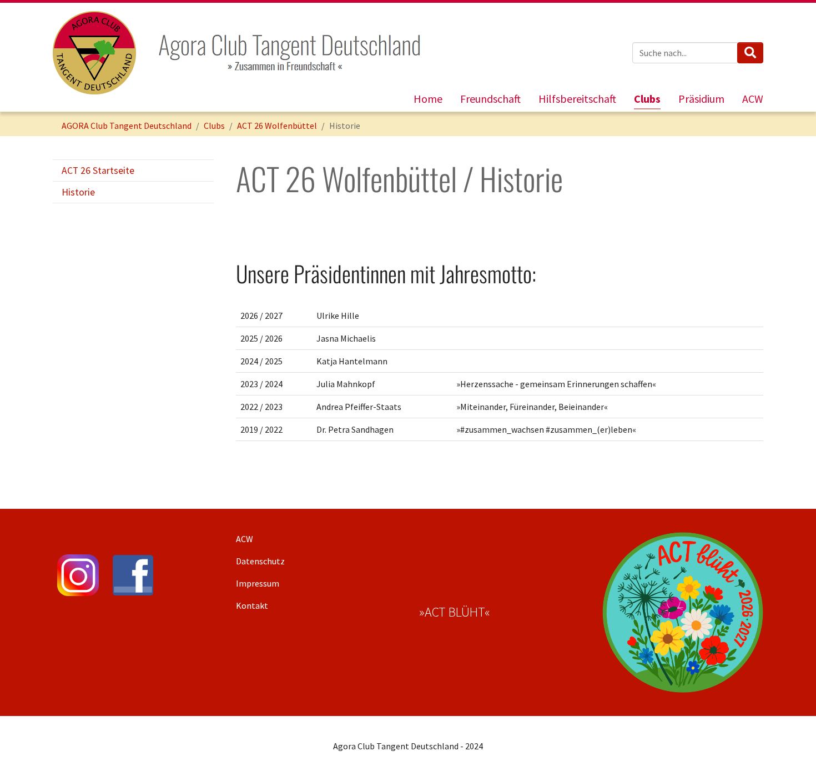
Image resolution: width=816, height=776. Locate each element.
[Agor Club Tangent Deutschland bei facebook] (133, 575)
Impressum (257, 583)
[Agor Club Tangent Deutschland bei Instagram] (78, 575)
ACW (244, 538)
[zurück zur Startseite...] (94, 53)
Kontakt (252, 605)
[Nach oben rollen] (791, 751)
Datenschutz (260, 561)
